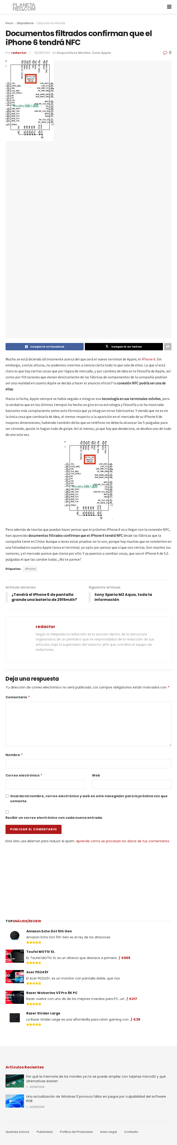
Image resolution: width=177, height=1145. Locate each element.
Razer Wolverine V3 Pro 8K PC (51, 993)
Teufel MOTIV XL (40, 951)
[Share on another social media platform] (167, 346)
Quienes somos (17, 1132)
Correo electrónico (24, 775)
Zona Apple (101, 53)
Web (96, 775)
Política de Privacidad (76, 1132)
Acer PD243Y (37, 972)
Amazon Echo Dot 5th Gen (49, 931)
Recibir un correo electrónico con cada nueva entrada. (54, 817)
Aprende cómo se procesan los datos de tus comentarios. (123, 841)
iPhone (30, 569)
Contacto (131, 1132)
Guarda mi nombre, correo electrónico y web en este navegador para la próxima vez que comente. (89, 798)
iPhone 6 (148, 359)
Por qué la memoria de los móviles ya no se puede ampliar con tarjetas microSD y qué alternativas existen (96, 1078)
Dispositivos (25, 23)
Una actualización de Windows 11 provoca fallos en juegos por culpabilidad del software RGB (96, 1098)
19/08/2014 (42, 53)
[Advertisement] (88, 878)
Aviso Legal (108, 1132)
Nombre (14, 755)
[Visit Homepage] (24, 7)
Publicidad (45, 1132)
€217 (133, 999)
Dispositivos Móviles (51, 23)
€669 (125, 958)
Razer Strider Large (43, 1013)
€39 (136, 1019)
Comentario (18, 697)
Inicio (9, 23)
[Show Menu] (169, 7)
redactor (19, 53)
